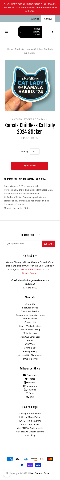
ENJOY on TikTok (30, 424)
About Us (30, 304)
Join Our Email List (30, 337)
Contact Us (30, 322)
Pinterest (31, 382)
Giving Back (30, 347)
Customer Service (30, 311)
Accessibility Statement (30, 355)
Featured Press (30, 307)
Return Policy (30, 318)
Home (10, 49)
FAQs (30, 340)
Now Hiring (30, 435)
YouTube (31, 389)
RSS (31, 397)
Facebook (31, 375)
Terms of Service (30, 358)
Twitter (31, 378)
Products (19, 49)
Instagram (31, 386)
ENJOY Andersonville (30, 269)
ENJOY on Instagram (30, 420)
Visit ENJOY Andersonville (30, 428)
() (48, 18)
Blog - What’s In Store (30, 326)
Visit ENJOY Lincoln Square (30, 431)
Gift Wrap (30, 344)
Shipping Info (30, 333)
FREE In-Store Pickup (30, 417)
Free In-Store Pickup (30, 329)
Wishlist (35, 18)
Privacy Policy (30, 351)
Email (31, 393)
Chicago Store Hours (30, 413)
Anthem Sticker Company (29, 119)
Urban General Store (38, 473)
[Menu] (7, 31)
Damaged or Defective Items (30, 315)
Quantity (24, 151)
